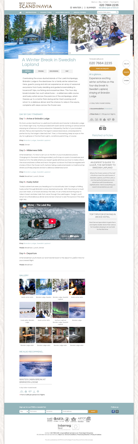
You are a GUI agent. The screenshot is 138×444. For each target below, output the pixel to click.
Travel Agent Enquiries (86, 433)
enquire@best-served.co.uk (69, 433)
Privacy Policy (75, 439)
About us (94, 2)
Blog (100, 2)
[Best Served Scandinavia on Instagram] (117, 411)
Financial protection (83, 434)
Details (28, 71)
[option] (69, 37)
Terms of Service (85, 439)
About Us (61, 434)
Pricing (41, 71)
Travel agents (114, 2)
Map (67, 71)
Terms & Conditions (70, 434)
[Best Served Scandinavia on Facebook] (113, 411)
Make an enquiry (102, 68)
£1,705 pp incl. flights (107, 114)
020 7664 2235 (109, 5)
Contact (105, 2)
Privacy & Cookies (96, 434)
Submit (93, 411)
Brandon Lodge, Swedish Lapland (37, 140)
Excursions (54, 71)
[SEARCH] (116, 12)
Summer (91, 8)
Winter (76, 8)
